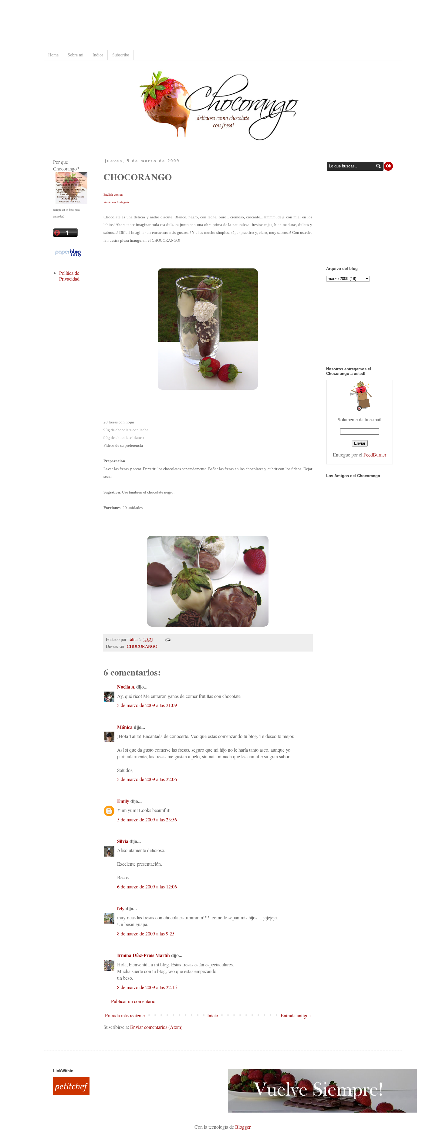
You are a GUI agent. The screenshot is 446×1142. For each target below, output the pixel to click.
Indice (98, 55)
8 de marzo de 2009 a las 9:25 (145, 933)
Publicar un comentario (133, 1001)
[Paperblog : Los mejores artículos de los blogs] (68, 256)
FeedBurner (374, 454)
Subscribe (120, 55)
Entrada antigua (296, 1015)
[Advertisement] (163, 25)
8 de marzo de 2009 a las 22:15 (147, 987)
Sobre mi (75, 55)
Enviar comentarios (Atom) (156, 1027)
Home (53, 55)
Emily (123, 800)
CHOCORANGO (142, 646)
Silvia (122, 840)
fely (120, 908)
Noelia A (126, 686)
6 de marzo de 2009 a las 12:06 (147, 886)
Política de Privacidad (69, 276)
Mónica (125, 726)
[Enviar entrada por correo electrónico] (167, 639)
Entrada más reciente (125, 1015)
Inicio (212, 1015)
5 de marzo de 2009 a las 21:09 (147, 705)
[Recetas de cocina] (71, 1093)
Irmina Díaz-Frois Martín (143, 955)
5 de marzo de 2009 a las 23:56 (147, 819)
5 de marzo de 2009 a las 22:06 (147, 779)
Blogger (242, 1126)
